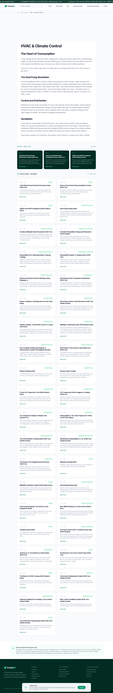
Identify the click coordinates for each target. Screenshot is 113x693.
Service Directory (78, 6)
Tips (68, 6)
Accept (82, 687)
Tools (50, 6)
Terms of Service (35, 676)
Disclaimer (34, 678)
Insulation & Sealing (64, 674)
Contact (33, 671)
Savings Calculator (91, 669)
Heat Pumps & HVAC (64, 671)
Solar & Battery (62, 669)
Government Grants (91, 671)
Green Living (59, 6)
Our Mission (34, 669)
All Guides (88, 676)
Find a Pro (89, 674)
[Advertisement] (56, 27)
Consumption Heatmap (93, 6)
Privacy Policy (35, 674)
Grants (105, 6)
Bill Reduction (62, 676)
